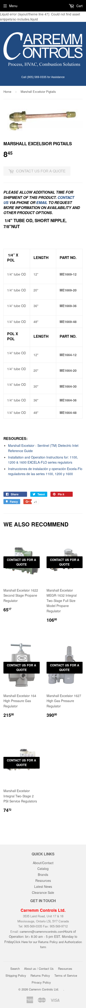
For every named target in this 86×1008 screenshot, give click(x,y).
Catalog (43, 868)
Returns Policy (40, 975)
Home (7, 91)
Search (15, 968)
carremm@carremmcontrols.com (42, 931)
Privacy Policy (41, 982)
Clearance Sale (43, 892)
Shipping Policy (16, 975)
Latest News (43, 886)
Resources (43, 880)
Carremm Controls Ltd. (44, 989)
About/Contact (43, 862)
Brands (43, 874)
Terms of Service (65, 975)
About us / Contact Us (39, 968)
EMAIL (41, 202)
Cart (79, 5)
